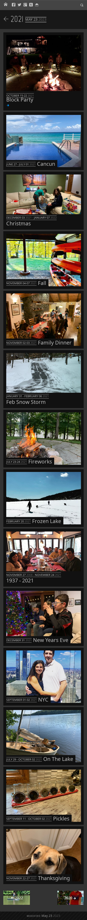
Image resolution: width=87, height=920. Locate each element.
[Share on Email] (37, 4)
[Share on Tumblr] (31, 4)
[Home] (5, 5)
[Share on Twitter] (19, 4)
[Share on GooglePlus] (25, 4)
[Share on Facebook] (13, 4)
